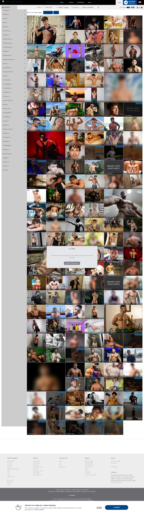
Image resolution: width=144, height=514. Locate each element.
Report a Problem (89, 461)
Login (119, 2)
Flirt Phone (9, 482)
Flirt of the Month (37, 474)
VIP (8, 472)
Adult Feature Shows (38, 467)
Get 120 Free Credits (116, 461)
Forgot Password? (89, 465)
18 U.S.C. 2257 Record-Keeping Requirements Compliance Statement (72, 501)
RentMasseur (80, 2)
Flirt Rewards (62, 467)
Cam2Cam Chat (11, 476)
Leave (99, 507)
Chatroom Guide (89, 467)
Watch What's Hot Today (13, 469)
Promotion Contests (37, 471)
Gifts (60, 465)
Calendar (9, 467)
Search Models (36, 463)
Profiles (71, 2)
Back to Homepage (72, 263)
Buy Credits (10, 480)
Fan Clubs (35, 469)
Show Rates (36, 465)
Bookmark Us (114, 463)
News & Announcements (91, 474)
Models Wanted (36, 461)
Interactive (9, 465)
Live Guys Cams (50, 2)
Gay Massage (114, 467)
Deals (8, 484)
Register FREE (10, 461)
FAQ (86, 469)
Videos (62, 2)
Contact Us (87, 471)
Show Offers (36, 472)
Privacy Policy (40, 509)
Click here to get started (116, 482)
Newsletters (87, 472)
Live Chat (9, 463)
